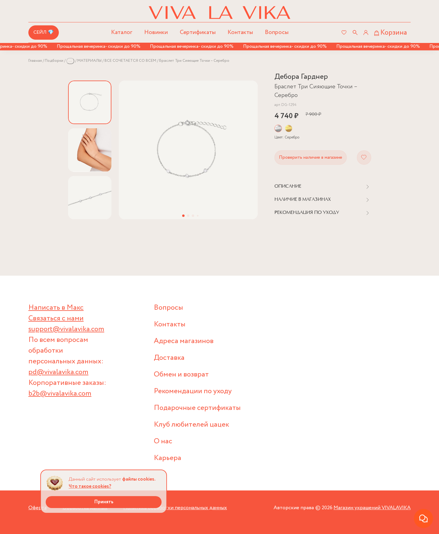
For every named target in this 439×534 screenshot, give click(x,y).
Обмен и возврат (181, 374)
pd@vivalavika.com (58, 372)
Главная (35, 61)
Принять (103, 501)
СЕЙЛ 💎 (43, 32)
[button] (183, 215)
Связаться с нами (56, 318)
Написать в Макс (56, 308)
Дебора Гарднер (301, 77)
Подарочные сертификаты (197, 408)
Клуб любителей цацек (191, 424)
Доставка (169, 358)
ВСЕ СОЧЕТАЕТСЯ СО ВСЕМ (130, 61)
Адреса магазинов (184, 341)
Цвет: (286, 137)
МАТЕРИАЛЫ (89, 61)
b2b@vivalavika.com (59, 393)
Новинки (156, 32)
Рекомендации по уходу (193, 391)
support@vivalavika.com (66, 329)
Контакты (240, 32)
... (70, 61)
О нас (163, 441)
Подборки (54, 61)
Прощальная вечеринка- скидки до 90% (94, 46)
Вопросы (276, 32)
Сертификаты (198, 32)
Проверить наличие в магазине (310, 157)
